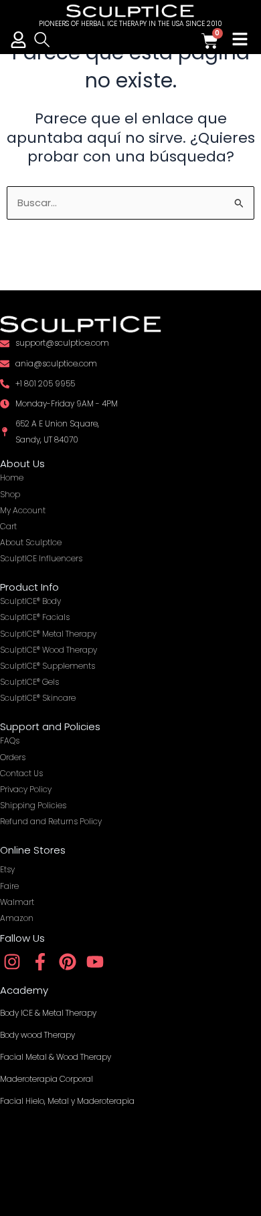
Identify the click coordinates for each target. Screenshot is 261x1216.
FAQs (9, 740)
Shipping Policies (33, 805)
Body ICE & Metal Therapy (48, 1012)
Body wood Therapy (37, 1034)
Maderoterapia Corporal (46, 1079)
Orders (12, 757)
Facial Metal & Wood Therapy (55, 1056)
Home (11, 477)
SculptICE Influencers (41, 558)
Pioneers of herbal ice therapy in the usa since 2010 (130, 24)
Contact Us (21, 773)
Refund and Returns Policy (51, 821)
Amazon (16, 918)
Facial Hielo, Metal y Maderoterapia (67, 1101)
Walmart (17, 902)
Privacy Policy (26, 789)
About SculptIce (31, 542)
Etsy (7, 869)
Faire (9, 886)
